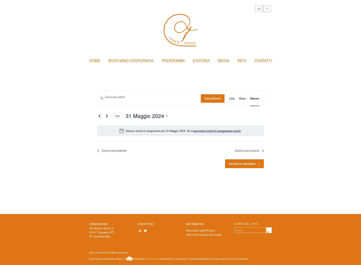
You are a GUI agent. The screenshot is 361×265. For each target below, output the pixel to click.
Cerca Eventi (213, 98)
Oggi (117, 115)
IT (267, 9)
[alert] (180, 131)
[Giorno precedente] (99, 116)
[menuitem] (94, 60)
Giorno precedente (114, 150)
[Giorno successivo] (107, 116)
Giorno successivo (247, 150)
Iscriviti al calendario (242, 164)
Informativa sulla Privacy (200, 230)
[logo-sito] (180, 30)
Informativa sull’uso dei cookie (204, 234)
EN (259, 9)
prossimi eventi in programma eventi (217, 130)
